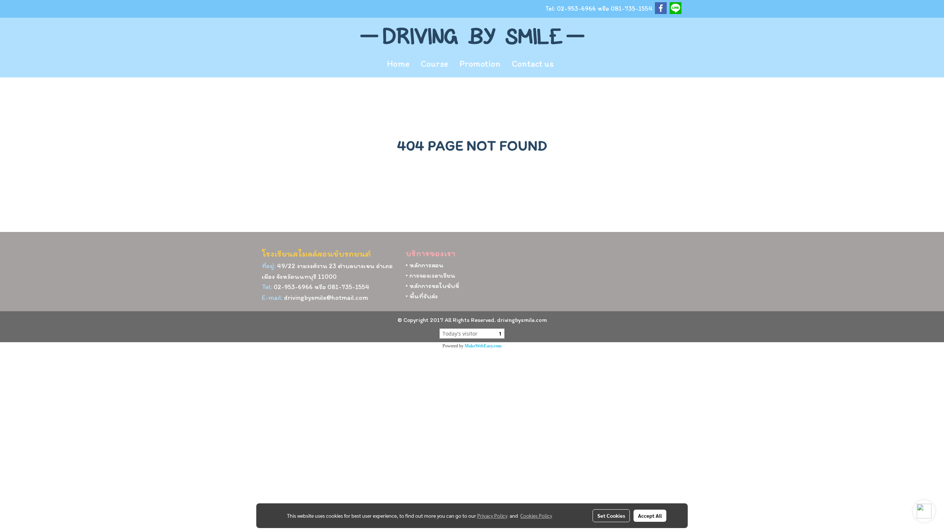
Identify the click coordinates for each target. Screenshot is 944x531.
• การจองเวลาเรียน (430, 275)
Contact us (532, 63)
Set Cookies (611, 515)
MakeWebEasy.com (483, 345)
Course (434, 63)
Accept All (650, 515)
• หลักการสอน (425, 265)
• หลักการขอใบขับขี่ (432, 286)
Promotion (479, 63)
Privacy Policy (492, 515)
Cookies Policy (536, 515)
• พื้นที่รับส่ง (422, 296)
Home (398, 63)
